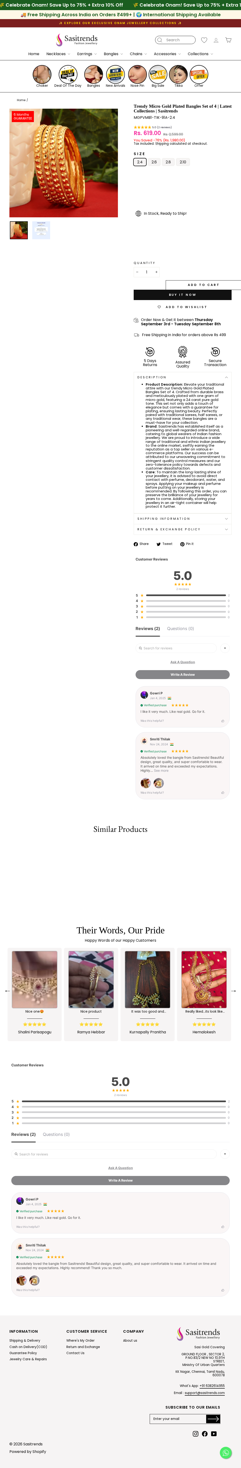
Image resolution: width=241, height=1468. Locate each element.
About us (130, 1340)
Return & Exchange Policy (169, 529)
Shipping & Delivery (24, 1340)
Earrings (85, 54)
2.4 (140, 162)
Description (152, 377)
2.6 (154, 162)
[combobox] (225, 648)
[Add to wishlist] (10, 845)
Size (140, 154)
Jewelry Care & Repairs (28, 1359)
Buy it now (183, 295)
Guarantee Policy (23, 1353)
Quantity (145, 263)
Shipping (162, 144)
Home (33, 54)
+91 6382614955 (212, 1386)
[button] (153, 127)
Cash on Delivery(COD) (28, 1347)
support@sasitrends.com (205, 1393)
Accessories (165, 54)
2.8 (168, 162)
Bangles (111, 54)
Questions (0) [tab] (180, 629)
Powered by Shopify (27, 1451)
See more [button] (161, 770)
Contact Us (75, 1353)
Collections (198, 54)
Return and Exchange (83, 1347)
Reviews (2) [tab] (148, 629)
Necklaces (56, 54)
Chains (136, 54)
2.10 (183, 162)
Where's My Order (80, 1340)
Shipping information (163, 519)
